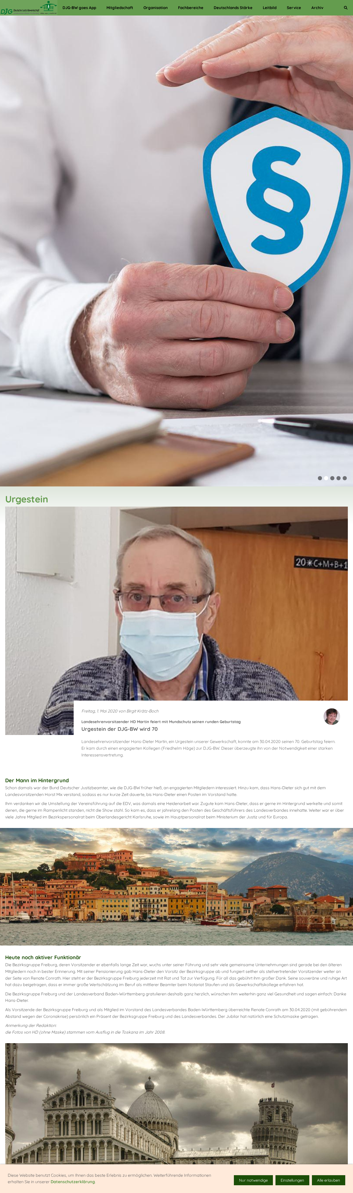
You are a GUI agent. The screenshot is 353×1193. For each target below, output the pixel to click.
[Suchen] (346, 8)
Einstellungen (292, 1180)
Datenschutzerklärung (73, 1181)
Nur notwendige (253, 1180)
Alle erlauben (328, 1180)
